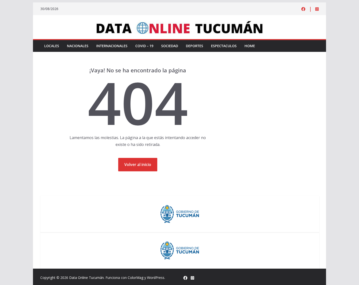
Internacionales (111, 46)
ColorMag (135, 277)
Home (249, 46)
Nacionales (77, 46)
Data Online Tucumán (86, 277)
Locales (51, 46)
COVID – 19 (144, 46)
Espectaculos (224, 46)
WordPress (155, 277)
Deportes (194, 46)
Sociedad (169, 46)
